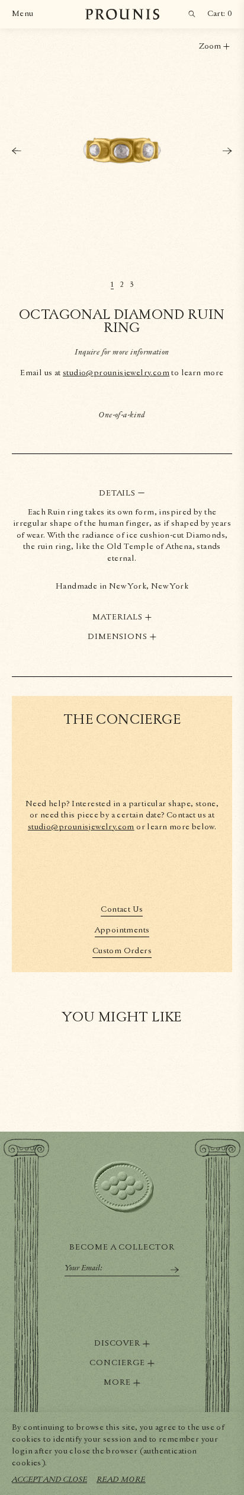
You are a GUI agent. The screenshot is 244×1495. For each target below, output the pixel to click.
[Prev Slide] (16, 151)
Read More (121, 1479)
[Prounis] (122, 14)
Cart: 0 (219, 13)
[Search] (191, 14)
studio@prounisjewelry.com (116, 373)
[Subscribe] (174, 1270)
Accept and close (49, 1479)
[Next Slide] (227, 151)
